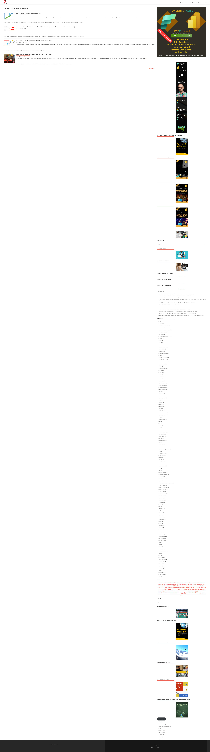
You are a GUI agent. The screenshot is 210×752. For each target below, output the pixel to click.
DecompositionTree (162, 415)
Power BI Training (162, 724)
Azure (8, 22)
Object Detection (162, 466)
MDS (160, 451)
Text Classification (162, 559)
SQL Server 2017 (162, 538)
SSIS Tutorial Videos (162, 551)
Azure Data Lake (162, 349)
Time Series (161, 563)
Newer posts (152, 68)
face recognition (162, 434)
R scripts (160, 514)
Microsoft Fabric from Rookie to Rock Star (185, 587)
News (160, 463)
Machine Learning (74, 22)
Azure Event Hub (162, 351)
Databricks (161, 400)
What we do (188, 2)
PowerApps (161, 497)
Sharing (160, 529)
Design (160, 417)
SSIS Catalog (161, 548)
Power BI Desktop (180, 589)
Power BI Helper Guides (163, 487)
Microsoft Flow (162, 455)
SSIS (160, 546)
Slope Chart (161, 531)
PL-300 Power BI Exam (163, 474)
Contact (205, 2)
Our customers (161, 719)
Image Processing (162, 440)
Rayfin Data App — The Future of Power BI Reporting (169, 297)
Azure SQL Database (163, 359)
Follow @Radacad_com (181, 276)
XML (160, 576)
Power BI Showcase (162, 493)
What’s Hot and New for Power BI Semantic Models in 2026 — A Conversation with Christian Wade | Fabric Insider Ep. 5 (181, 315)
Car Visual (161, 370)
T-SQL (160, 555)
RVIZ (160, 523)
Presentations (161, 500)
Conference (180, 584)
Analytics (9, 36)
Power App (161, 476)
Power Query (161, 495)
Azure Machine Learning (14, 22)
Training (160, 565)
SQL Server (161, 534)
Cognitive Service (162, 383)
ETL (159, 423)
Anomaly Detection (162, 332)
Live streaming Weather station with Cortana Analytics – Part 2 (34, 40)
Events (160, 425)
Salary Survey (161, 525)
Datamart (161, 404)
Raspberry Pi (63, 63)
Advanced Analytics (162, 582)
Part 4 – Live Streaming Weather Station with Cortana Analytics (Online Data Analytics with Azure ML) (45, 27)
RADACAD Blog (162, 734)
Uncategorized (41, 22)
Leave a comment (81, 36)
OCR (160, 468)
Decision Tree (161, 410)
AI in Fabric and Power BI (163, 325)
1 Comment (45, 50)
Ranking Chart (161, 519)
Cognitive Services (162, 385)
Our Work (161, 736)
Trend (160, 570)
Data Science (161, 393)
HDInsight (161, 438)
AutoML (160, 338)
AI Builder (161, 323)
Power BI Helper (162, 485)
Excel (160, 427)
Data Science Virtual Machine (164, 395)
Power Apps (161, 589)
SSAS (160, 542)
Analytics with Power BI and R (164, 329)
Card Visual (161, 372)
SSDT (160, 544)
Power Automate (162, 478)
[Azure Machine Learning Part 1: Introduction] (9, 15)
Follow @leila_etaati (181, 288)
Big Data (160, 366)
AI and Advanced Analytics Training (165, 726)
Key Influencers (162, 444)
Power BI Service (162, 491)
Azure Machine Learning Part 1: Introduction (28, 13)
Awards (160, 340)
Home (183, 2)
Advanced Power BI (171, 582)
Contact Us (161, 738)
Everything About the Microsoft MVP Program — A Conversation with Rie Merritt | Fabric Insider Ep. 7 (178, 306)
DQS (160, 421)
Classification (161, 381)
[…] (138, 16)
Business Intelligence (22, 22)
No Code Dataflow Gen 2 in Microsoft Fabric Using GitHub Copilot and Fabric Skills (174, 309)
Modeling (203, 587)
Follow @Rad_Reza (181, 282)
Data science (200, 584)
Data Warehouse (162, 398)
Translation (161, 568)
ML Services (161, 457)
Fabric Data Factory (162, 429)
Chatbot (160, 378)
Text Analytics (161, 557)
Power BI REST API (162, 489)
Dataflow (160, 402)
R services (161, 517)
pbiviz (160, 470)
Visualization (161, 574)
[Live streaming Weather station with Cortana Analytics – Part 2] (9, 42)
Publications (161, 502)
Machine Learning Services (164, 449)
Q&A (160, 506)
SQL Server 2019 (162, 540)
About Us (161, 721)
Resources (195, 2)
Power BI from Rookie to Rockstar (165, 483)
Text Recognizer (162, 561)
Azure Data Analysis (17, 36)
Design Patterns (162, 419)
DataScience (161, 406)
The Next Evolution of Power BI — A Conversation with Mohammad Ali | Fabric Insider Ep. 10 (176, 294)
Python (160, 504)
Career (160, 374)
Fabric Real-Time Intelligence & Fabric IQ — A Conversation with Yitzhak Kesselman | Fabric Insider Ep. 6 (178, 311)
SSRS (160, 553)
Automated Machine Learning (164, 336)
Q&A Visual (161, 508)
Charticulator (161, 376)
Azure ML (161, 355)
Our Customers (162, 732)
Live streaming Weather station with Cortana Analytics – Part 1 (34, 54)
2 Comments (81, 22)
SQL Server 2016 (162, 536)
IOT (37, 36)
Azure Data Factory (162, 346)
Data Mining (35, 22)
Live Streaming (32, 50)
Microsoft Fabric (162, 453)
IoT (73, 36)
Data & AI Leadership (163, 389)
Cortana (57, 22)
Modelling (161, 459)
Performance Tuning (163, 472)
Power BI (39, 36)
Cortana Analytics (29, 22)
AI (159, 321)
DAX (160, 408)
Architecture (161, 334)
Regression (161, 521)
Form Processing (162, 436)
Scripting (160, 527)
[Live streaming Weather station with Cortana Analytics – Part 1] (9, 58)
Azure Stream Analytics (58, 36)
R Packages (161, 512)
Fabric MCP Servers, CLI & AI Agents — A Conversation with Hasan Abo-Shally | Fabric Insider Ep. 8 (177, 302)
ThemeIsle (160, 747)
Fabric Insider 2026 (162, 432)
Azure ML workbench (163, 357)
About (200, 2)
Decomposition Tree (163, 412)
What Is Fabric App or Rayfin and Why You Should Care (169, 304)
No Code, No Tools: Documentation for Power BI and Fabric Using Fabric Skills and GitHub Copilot (177, 313)
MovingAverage (162, 461)
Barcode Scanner (162, 363)
